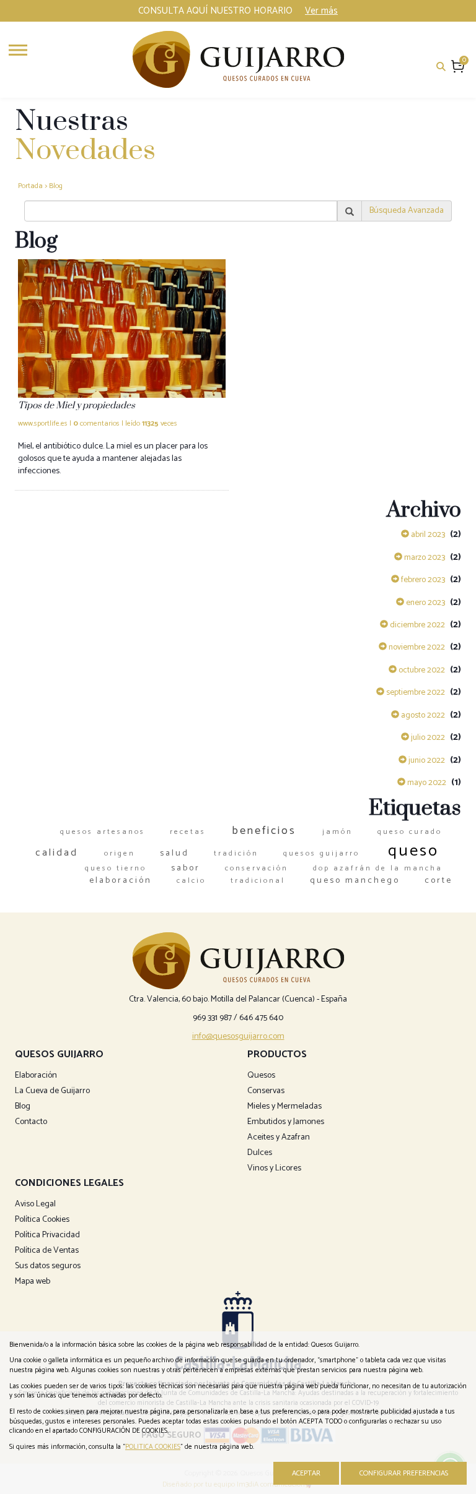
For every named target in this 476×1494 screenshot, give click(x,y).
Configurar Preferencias (403, 1473)
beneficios (264, 831)
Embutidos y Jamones (285, 1122)
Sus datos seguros (48, 1266)
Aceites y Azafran (278, 1137)
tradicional (258, 881)
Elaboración (36, 1075)
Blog (56, 186)
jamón (337, 832)
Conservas (265, 1091)
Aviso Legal (35, 1204)
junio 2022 (426, 760)
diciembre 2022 (416, 625)
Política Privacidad (47, 1235)
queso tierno (115, 868)
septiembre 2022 (414, 692)
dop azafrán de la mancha (378, 868)
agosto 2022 (422, 715)
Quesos (261, 1075)
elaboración (120, 881)
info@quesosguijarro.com (238, 1036)
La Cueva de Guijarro (52, 1091)
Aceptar (306, 1473)
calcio (191, 881)
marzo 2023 (423, 557)
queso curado (409, 832)
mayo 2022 (425, 782)
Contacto (31, 1122)
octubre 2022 (421, 670)
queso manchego (355, 881)
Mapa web (32, 1281)
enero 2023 (424, 602)
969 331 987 (212, 1018)
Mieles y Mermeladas (284, 1106)
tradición (236, 853)
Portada (30, 186)
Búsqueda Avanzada (406, 211)
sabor (185, 868)
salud (174, 853)
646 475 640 (261, 1018)
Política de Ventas (47, 1250)
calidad (56, 852)
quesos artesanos (102, 832)
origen (119, 853)
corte (438, 881)
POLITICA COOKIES (152, 1447)
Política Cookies (42, 1220)
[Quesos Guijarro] (238, 59)
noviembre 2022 (416, 647)
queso (413, 851)
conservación (256, 868)
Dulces (259, 1153)
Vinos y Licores (274, 1168)
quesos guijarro (321, 853)
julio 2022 (427, 737)
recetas (188, 832)
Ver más (321, 11)
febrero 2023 (422, 579)
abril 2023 (427, 534)
